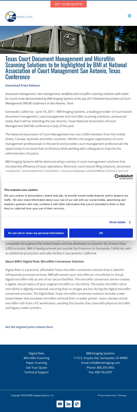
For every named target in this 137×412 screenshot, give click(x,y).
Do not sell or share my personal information (36, 233)
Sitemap (122, 395)
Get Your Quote (36, 368)
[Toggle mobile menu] (130, 16)
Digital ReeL (36, 353)
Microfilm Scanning (36, 358)
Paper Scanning (36, 363)
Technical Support (36, 372)
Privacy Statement (107, 395)
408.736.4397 (103, 372)
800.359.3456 (105, 368)
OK (101, 233)
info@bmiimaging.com (105, 363)
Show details (117, 222)
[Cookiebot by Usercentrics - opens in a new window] (117, 177)
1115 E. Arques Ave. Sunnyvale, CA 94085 (100, 358)
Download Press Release (22, 85)
